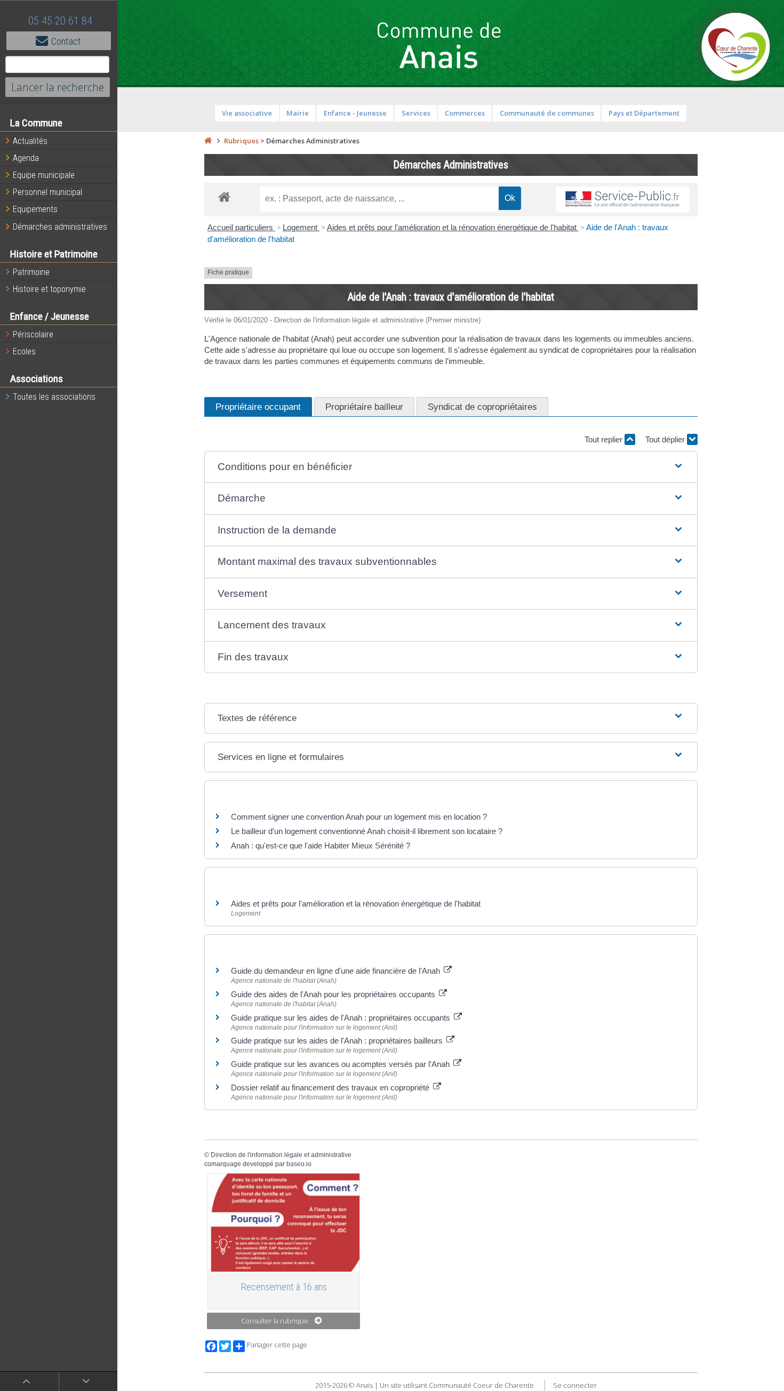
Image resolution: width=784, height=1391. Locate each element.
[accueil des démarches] (224, 196)
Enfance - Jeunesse (355, 113)
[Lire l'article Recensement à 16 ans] (283, 1222)
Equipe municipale (44, 175)
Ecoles (24, 351)
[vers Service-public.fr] (623, 200)
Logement (301, 227)
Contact (66, 41)
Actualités (30, 141)
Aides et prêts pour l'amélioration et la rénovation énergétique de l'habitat (453, 227)
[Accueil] (208, 140)
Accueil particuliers (241, 227)
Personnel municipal (47, 192)
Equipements (35, 209)
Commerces (465, 113)
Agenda (26, 158)
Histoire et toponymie (49, 289)
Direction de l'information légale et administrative (281, 1155)
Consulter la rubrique (274, 1320)
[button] (451, 467)
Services (416, 113)
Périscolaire (33, 334)
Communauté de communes (547, 113)
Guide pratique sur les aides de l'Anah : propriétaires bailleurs (338, 1040)
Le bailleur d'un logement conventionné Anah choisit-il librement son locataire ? (366, 831)
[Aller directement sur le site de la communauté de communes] (736, 48)
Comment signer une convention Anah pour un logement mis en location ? (359, 816)
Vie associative (247, 113)
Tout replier (605, 439)
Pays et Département (644, 113)
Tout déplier (666, 439)
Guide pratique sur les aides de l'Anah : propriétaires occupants (341, 1017)
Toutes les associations (54, 397)
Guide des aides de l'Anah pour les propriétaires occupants (334, 994)
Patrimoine (31, 272)
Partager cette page (277, 1344)
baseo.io (298, 1164)
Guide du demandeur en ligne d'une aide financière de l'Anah (336, 970)
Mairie (297, 113)
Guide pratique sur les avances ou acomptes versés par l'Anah (341, 1064)
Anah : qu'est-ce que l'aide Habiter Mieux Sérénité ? (320, 845)
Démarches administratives (60, 227)
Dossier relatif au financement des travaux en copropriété (331, 1087)
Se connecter (575, 1385)
